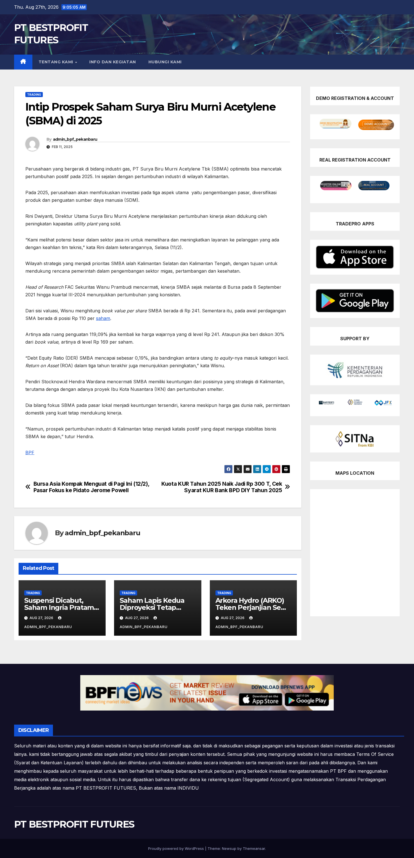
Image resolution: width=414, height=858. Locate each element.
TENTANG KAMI (57, 61)
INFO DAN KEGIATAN (112, 61)
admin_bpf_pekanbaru (75, 139)
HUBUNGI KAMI (165, 61)
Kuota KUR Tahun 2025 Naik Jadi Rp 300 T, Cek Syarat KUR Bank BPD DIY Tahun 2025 (221, 487)
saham (103, 318)
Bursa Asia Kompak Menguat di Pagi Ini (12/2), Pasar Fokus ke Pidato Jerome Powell (91, 487)
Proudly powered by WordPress (176, 848)
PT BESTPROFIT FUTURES (74, 824)
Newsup (229, 848)
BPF (29, 452)
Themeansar (254, 848)
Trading (34, 94)
